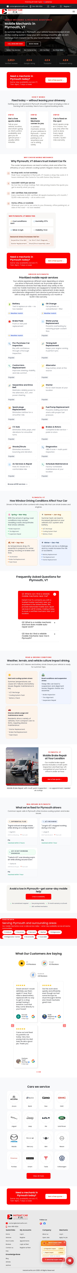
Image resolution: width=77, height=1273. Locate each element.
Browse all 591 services (16, 484)
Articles (8, 1264)
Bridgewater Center (12, 937)
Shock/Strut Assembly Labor (39, 244)
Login (53, 6)
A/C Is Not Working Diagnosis (19, 852)
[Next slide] (64, 1026)
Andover (8, 932)
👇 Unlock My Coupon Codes (53, 1259)
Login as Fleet (24, 1246)
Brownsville (30, 937)
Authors (8, 1267)
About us (45, 1236)
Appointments (24, 1243)
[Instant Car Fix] (12, 11)
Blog (7, 1260)
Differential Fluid (18, 821)
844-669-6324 (37, 6)
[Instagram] (41, 1225)
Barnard (32, 932)
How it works (10, 1243)
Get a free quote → (56, 80)
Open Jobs (45, 1239)
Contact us (9, 1249)
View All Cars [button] (38, 1178)
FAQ (7, 1253)
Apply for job (63, 1239)
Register (67, 6)
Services (8, 1239)
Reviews (8, 1246)
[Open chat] (70, 1261)
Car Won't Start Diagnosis (38, 240)
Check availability (38, 897)
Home (8, 1236)
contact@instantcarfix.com (19, 6)
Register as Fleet (25, 1249)
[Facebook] (44, 1225)
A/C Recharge (51, 821)
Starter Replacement (19, 244)
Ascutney (20, 932)
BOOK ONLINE (33, 44)
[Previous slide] (38, 1073)
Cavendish (43, 937)
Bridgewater (55, 932)
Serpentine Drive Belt (19, 240)
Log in (22, 1236)
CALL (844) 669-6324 (15, 44)
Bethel (43, 932)
